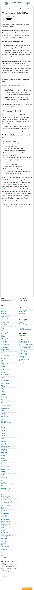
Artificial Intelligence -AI (6, 318)
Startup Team (4, 516)
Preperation (3, 472)
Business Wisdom (5, 349)
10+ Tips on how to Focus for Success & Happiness (26, 344)
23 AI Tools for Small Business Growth (24, 351)
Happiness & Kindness (6, 405)
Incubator (3, 411)
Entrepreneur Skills (5, 380)
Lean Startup (4, 426)
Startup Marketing (5, 513)
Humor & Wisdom (5, 408)
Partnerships (4, 460)
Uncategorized (4, 549)
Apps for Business (5, 316)
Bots (2, 335)
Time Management (5, 546)
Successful (3, 533)
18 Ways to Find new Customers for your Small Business (25, 361)
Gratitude (3, 401)
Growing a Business (5, 404)
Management (4, 430)
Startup (2, 507)
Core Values (3, 358)
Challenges (3, 352)
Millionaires (3, 440)
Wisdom (2, 555)
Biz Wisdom (3, 325)
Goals (2, 399)
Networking (3, 444)
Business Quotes (5, 346)
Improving (3, 410)
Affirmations (3, 311)
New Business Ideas (5, 446)
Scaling (2, 494)
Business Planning (5, 344)
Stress (2, 522)
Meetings (3, 435)
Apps (2, 314)
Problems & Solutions (6, 476)
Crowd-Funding (4, 363)
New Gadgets (4, 449)
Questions (3, 485)
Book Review (16, 9)
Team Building (4, 541)
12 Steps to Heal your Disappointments (24, 341)
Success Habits (4, 532)
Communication (4, 354)
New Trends (3, 454)
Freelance (3, 393)
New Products (4, 451)
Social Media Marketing (6, 501)
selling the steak (7, 189)
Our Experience (23, 310)
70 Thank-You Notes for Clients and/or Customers (25, 347)
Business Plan (4, 343)
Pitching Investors (5, 466)
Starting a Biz (4, 504)
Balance (2, 319)
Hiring (2, 407)
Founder (2, 390)
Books (2, 330)
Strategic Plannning (5, 521)
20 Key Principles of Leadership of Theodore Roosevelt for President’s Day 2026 (25, 356)
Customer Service (5, 369)
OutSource (3, 457)
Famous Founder (5, 383)
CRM (2, 361)
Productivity (3, 479)
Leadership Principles (6, 422)
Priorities (3, 474)
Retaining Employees (6, 490)
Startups (3, 518)
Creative (3, 360)
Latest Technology (5, 416)
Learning (3, 427)
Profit (2, 480)
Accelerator (3, 307)
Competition (3, 357)
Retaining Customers (6, 488)
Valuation (3, 551)
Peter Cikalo (6, 16)
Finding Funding (4, 386)
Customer (3, 366)
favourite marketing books (14, 184)
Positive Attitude (4, 468)
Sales (2, 491)
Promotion (3, 482)
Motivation (3, 441)
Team (2, 540)
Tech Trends (3, 543)
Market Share (4, 432)
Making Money (4, 429)
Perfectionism (4, 463)
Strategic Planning (5, 519)
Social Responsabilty (6, 502)
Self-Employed (4, 497)
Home (10, 9)
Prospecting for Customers (7, 483)
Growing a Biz (4, 402)
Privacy (12, 576)
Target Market (4, 538)
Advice (2, 308)
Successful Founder (5, 537)
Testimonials (22, 313)
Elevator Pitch (4, 377)
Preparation (3, 471)
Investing (3, 415)
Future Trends (4, 397)
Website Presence (5, 554)
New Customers (4, 447)
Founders (3, 391)
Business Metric (4, 341)
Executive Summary (5, 382)
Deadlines (3, 372)
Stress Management (5, 524)
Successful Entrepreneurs (7, 535)
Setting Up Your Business (25, 329)
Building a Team (4, 338)
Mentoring (3, 438)
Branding (3, 336)
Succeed (3, 527)
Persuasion (3, 465)
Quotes (2, 487)
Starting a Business (5, 505)
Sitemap (17, 576)
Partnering (3, 458)
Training (2, 548)
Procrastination (4, 477)
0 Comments (14, 16)
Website (2, 552)
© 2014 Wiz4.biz (6, 576)
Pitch (20, 322)
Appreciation (4, 313)
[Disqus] (17, 231)
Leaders (2, 419)
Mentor (2, 436)
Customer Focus (4, 368)
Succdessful (4, 526)
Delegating (3, 375)
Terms (2, 544)
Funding (2, 396)
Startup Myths (4, 515)
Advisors (3, 310)
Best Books (3, 321)
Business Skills (4, 347)
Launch (2, 418)
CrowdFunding (4, 365)
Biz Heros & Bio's (5, 322)
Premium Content (5, 469)
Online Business (4, 455)
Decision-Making (4, 374)
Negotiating (3, 443)
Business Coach (4, 340)
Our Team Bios (22, 312)
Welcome (21, 308)
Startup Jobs (4, 512)
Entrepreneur (4, 379)
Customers (3, 371)
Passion (2, 462)
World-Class (3, 557)
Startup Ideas (4, 510)
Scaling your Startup (5, 496)
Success (3, 530)
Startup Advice (4, 508)
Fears (2, 385)
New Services (4, 452)
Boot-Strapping (4, 332)
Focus (2, 388)
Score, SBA (22, 335)
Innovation (3, 413)
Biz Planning (4, 324)
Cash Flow (3, 350)
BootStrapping (4, 333)
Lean (2, 424)
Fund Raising (4, 394)
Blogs (2, 327)
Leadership (3, 421)
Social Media (4, 499)
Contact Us (22, 315)
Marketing (3, 433)
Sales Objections (5, 493)
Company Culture (5, 355)
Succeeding (3, 529)
